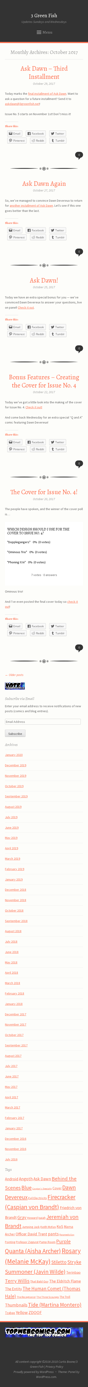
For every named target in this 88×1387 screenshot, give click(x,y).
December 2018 (15, 890)
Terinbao (73, 1272)
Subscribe (15, 734)
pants (53, 1234)
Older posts (14, 675)
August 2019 (13, 807)
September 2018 (16, 921)
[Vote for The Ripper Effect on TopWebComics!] (15, 688)
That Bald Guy (39, 1281)
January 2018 (14, 1004)
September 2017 (16, 1045)
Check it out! (33, 407)
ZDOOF (35, 1312)
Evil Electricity (37, 1198)
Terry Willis (17, 1281)
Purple (63, 1241)
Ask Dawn (42, 1178)
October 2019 (14, 786)
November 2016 (15, 1149)
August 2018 (13, 931)
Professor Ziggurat (27, 1242)
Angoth (26, 1178)
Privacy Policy (54, 1367)
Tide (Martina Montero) (54, 1304)
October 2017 (14, 1035)
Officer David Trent (31, 1234)
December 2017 (15, 1014)
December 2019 (15, 765)
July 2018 (11, 941)
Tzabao (10, 1313)
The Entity (13, 1288)
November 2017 (15, 1024)
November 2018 (15, 900)
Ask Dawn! (44, 280)
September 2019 (16, 796)
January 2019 (14, 879)
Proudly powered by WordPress (34, 1372)
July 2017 (11, 1066)
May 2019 (11, 838)
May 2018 (11, 962)
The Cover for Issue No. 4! (44, 492)
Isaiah (42, 1218)
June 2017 (12, 1076)
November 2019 (15, 776)
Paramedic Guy (66, 1234)
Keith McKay (48, 1227)
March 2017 (12, 1107)
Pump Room (47, 1242)
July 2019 (11, 817)
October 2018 (14, 910)
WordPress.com (46, 1377)
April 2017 (11, 1097)
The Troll (65, 1297)
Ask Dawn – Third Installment (44, 72)
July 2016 (11, 1159)
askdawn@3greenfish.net (22, 104)
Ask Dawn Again (44, 183)
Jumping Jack (31, 1227)
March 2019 (12, 859)
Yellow (22, 1312)
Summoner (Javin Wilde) (35, 1271)
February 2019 (14, 869)
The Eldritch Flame (65, 1281)
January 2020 (14, 755)
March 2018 (12, 983)
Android (11, 1178)
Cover (57, 1188)
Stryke (74, 1262)
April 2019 (11, 848)
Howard (32, 1218)
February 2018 (14, 993)
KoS (60, 1226)
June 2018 (12, 952)
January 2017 (14, 1128)
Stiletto (59, 1262)
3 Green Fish (44, 15)
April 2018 (11, 973)
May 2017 (11, 1087)
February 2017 (14, 1118)
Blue (26, 1187)
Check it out (26, 307)
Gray (21, 1217)
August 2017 (13, 1056)
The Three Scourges (47, 1297)
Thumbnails (16, 1305)
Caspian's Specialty (42, 1188)
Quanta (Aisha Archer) (33, 1251)
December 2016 (15, 1139)
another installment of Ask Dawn (31, 205)
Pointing (10, 1242)
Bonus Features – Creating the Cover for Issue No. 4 (44, 381)
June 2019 (12, 827)
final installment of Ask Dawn (47, 94)
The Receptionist (26, 1297)
